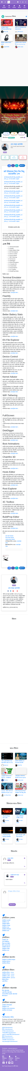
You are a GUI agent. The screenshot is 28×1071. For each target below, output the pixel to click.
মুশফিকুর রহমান (20, 780)
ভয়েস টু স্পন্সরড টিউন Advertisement (10, 1034)
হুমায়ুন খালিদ (10, 858)
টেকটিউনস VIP (5, 1006)
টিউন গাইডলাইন (5, 990)
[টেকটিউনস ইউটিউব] (12, 1063)
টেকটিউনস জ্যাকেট (6, 920)
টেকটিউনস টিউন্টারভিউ (7, 1005)
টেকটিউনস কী (5, 940)
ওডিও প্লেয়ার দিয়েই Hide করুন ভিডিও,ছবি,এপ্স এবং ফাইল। (7, 762)
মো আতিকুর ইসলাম (7, 795)
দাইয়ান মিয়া (20, 765)
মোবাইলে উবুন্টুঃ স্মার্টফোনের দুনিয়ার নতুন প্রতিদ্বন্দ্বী (6, 29)
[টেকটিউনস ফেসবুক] (3, 1063)
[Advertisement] (14, 68)
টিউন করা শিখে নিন (6, 945)
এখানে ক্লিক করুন (14, 292)
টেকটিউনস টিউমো (6, 963)
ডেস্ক (9, 7)
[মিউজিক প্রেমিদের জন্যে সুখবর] (7, 37)
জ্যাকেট (4, 7)
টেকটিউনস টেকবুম (6, 925)
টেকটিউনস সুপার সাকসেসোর (8, 1008)
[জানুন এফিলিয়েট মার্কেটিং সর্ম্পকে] (21, 811)
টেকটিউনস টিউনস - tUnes (8, 972)
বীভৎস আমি (6, 31)
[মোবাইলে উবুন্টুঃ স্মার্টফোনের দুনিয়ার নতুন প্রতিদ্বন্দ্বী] (7, 22)
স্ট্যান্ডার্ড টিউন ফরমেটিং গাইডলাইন (9, 994)
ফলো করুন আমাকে (9, 537)
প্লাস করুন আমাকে (9, 536)
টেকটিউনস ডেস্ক (5, 922)
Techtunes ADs (8, 1017)
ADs (24, 7)
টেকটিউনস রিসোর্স (6, 947)
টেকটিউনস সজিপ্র (6, 948)
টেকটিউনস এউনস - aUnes (8, 976)
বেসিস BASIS (20, 31)
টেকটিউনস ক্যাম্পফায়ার (7, 1010)
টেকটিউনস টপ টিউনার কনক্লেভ (8, 959)
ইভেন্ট (19, 7)
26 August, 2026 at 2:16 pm (14, 891)
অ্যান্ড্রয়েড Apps (11, 137)
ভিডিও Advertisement (7, 1029)
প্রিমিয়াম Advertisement (7, 1038)
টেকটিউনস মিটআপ (6, 961)
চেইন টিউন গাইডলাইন (7, 992)
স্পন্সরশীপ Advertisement (8, 1039)
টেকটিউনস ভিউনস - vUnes (8, 974)
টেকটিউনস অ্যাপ (17, 1059)
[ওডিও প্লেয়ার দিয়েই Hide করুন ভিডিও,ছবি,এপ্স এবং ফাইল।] (7, 756)
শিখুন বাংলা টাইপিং (6, 943)
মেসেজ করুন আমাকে (10, 539)
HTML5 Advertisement (8, 1031)
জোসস (22, 165)
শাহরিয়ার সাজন (20, 795)
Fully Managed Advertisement (9, 1041)
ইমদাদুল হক (6, 765)
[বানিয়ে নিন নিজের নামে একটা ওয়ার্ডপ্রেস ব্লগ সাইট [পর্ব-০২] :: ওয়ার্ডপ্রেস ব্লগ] (7, 811)
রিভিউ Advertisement (7, 1036)
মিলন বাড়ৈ (6, 780)
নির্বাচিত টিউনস (5, 979)
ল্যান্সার (14, 7)
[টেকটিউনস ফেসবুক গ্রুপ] (6, 1063)
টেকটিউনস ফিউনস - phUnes (8, 977)
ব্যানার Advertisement (7, 1027)
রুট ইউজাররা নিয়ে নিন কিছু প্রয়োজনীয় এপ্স (14, 172)
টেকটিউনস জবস (5, 930)
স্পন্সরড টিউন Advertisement (9, 1032)
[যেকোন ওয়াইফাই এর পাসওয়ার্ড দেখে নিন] (21, 756)
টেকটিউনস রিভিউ (6, 923)
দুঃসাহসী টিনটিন (6, 46)
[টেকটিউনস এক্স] (9, 1063)
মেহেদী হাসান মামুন (14, 875)
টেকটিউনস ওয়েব (4, 1059)
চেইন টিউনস (5, 981)
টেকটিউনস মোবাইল (11, 1059)
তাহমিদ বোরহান (20, 46)
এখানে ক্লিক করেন (14, 513)
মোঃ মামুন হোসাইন (17, 144)
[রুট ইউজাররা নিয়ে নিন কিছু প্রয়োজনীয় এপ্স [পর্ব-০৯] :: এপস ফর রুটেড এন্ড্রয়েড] (7, 830)
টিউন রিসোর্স (4, 995)
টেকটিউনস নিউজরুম (6, 929)
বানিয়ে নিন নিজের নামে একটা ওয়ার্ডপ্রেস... (6, 817)
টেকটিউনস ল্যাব (5, 927)
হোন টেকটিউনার (5, 941)
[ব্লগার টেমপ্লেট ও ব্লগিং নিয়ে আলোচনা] (21, 830)
